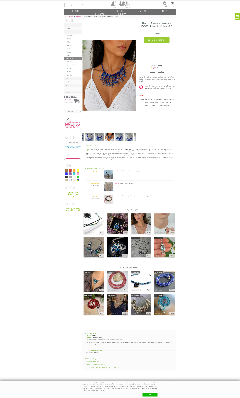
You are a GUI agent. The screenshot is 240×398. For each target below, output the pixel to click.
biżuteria (68, 32)
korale (69, 52)
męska (69, 55)
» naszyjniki (69, 58)
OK (150, 394)
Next (133, 75)
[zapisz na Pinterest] (141, 95)
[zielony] (78, 177)
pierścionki (70, 65)
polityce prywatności (99, 390)
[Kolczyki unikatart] (108, 190)
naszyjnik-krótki (157, 99)
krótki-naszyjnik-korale (151, 102)
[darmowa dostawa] (73, 99)
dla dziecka (69, 82)
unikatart (159, 65)
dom (67, 78)
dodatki (68, 28)
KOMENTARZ (91, 146)
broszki (69, 39)
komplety (70, 49)
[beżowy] (66, 180)
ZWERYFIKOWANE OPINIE (95, 168)
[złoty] (74, 180)
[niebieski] (66, 173)
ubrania (68, 92)
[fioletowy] (70, 173)
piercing (69, 75)
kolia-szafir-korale (169, 99)
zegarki (69, 72)
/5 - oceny (157, 68)
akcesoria (69, 25)
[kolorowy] (78, 180)
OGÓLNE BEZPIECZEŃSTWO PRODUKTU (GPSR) (102, 368)
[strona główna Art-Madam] (120, 4)
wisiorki (69, 68)
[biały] (74, 177)
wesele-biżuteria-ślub (151, 105)
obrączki (69, 61)
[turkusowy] (74, 173)
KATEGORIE (69, 20)
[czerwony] (70, 170)
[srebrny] (70, 180)
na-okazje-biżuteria (165, 102)
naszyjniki (161, 72)
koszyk (172, 6)
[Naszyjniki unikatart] (108, 178)
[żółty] (78, 170)
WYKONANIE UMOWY (95, 362)
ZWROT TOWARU (93, 359)
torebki (68, 89)
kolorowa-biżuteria (146, 99)
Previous (85, 75)
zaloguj (165, 6)
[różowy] (78, 173)
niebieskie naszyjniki (165, 105)
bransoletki (70, 35)
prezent (77, 147)
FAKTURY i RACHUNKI (95, 365)
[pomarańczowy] (74, 170)
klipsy (69, 42)
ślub (67, 85)
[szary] (70, 177)
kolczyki (69, 45)
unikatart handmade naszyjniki (129, 267)
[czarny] (66, 177)
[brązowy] (66, 170)
